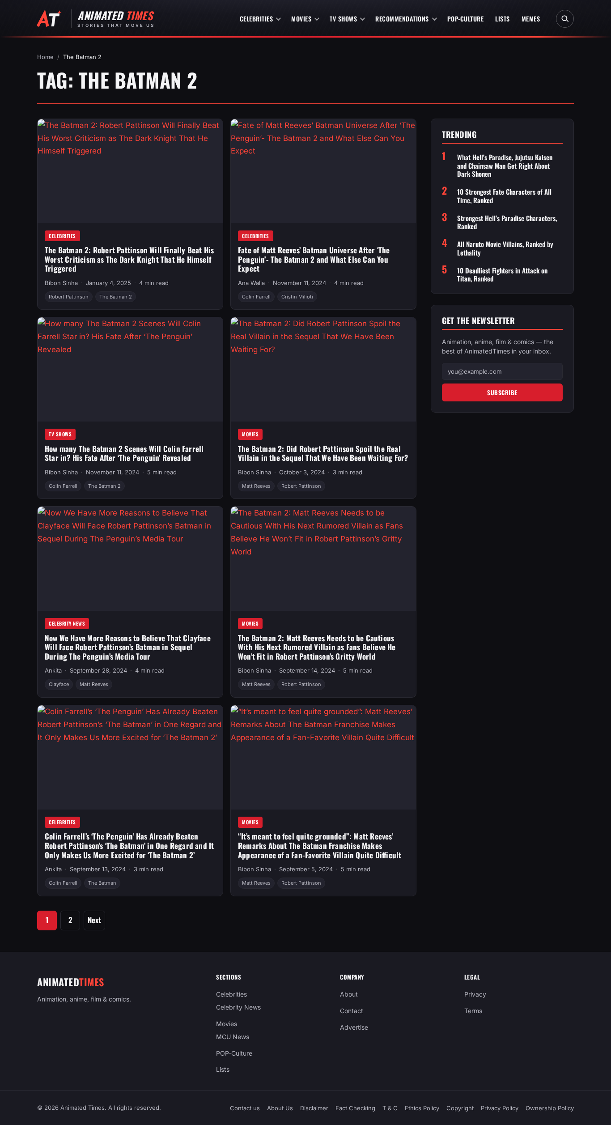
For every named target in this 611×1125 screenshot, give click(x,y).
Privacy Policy (499, 1108)
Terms (473, 1010)
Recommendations (402, 18)
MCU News (232, 1036)
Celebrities (256, 18)
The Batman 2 (115, 297)
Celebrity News (67, 623)
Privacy (475, 994)
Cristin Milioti (297, 297)
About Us (280, 1108)
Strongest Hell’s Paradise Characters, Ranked (507, 221)
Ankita (53, 670)
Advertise (354, 1027)
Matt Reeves (256, 486)
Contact (351, 1010)
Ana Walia (251, 282)
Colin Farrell (256, 297)
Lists (502, 18)
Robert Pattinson (69, 297)
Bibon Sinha (61, 282)
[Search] (565, 19)
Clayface (59, 684)
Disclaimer (314, 1108)
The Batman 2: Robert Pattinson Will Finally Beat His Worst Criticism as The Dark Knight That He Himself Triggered (129, 259)
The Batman (102, 883)
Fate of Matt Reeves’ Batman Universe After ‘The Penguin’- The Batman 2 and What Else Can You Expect (314, 259)
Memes (531, 18)
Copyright (460, 1108)
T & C (390, 1108)
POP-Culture (465, 18)
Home (45, 56)
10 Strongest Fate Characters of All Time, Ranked (504, 196)
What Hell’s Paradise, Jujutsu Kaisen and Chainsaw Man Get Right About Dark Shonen (504, 165)
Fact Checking (355, 1108)
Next (94, 919)
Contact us (245, 1108)
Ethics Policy (422, 1108)
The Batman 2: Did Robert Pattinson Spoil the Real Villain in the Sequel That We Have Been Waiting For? (323, 453)
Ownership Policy (550, 1108)
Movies (301, 18)
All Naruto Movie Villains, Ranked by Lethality (505, 248)
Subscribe (502, 392)
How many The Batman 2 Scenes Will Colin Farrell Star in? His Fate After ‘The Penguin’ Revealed (124, 453)
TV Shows (343, 18)
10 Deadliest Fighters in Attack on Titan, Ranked (502, 274)
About (349, 994)
